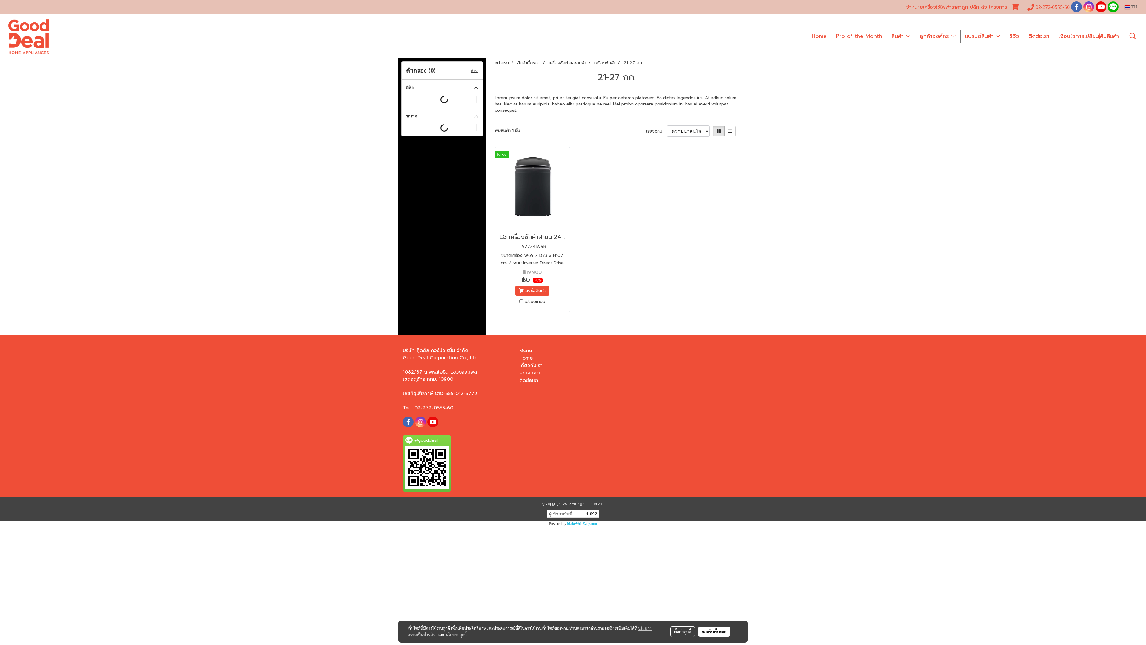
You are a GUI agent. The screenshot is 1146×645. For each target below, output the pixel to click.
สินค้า (898, 36)
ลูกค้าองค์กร (935, 36)
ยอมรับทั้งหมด (714, 631)
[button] (1132, 36)
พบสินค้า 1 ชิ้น (507, 131)
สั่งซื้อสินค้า (535, 291)
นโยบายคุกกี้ (456, 634)
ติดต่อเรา (1038, 36)
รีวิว (1014, 36)
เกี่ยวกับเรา (531, 365)
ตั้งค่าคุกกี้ (682, 631)
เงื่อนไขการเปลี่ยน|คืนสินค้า (1089, 36)
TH (1133, 7)
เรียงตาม (656, 131)
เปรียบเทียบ (535, 302)
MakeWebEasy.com (582, 524)
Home (819, 36)
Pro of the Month (859, 36)
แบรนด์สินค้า (980, 36)
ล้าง (474, 70)
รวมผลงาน (530, 373)
